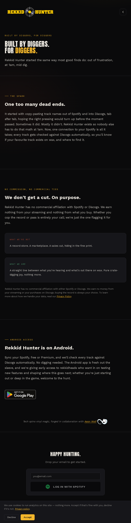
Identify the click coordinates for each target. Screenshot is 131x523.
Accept (28, 517)
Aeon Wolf (90, 421)
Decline (11, 517)
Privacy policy (22, 509)
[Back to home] (123, 12)
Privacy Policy (64, 296)
